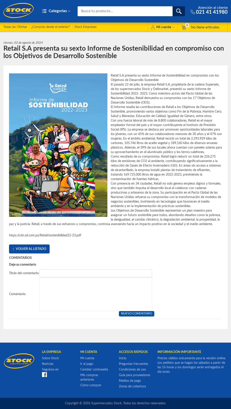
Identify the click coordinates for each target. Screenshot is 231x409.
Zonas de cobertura (132, 386)
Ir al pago (86, 364)
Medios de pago (130, 380)
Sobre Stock (50, 358)
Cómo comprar (90, 385)
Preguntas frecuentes (133, 364)
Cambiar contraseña (94, 369)
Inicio (122, 358)
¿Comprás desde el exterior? (50, 27)
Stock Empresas (85, 27)
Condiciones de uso (132, 369)
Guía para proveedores (134, 375)
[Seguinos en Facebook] (44, 374)
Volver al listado (31, 249)
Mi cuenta (163, 27)
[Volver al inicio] (18, 10)
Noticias (47, 364)
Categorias (57, 11)
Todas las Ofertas (15, 27)
